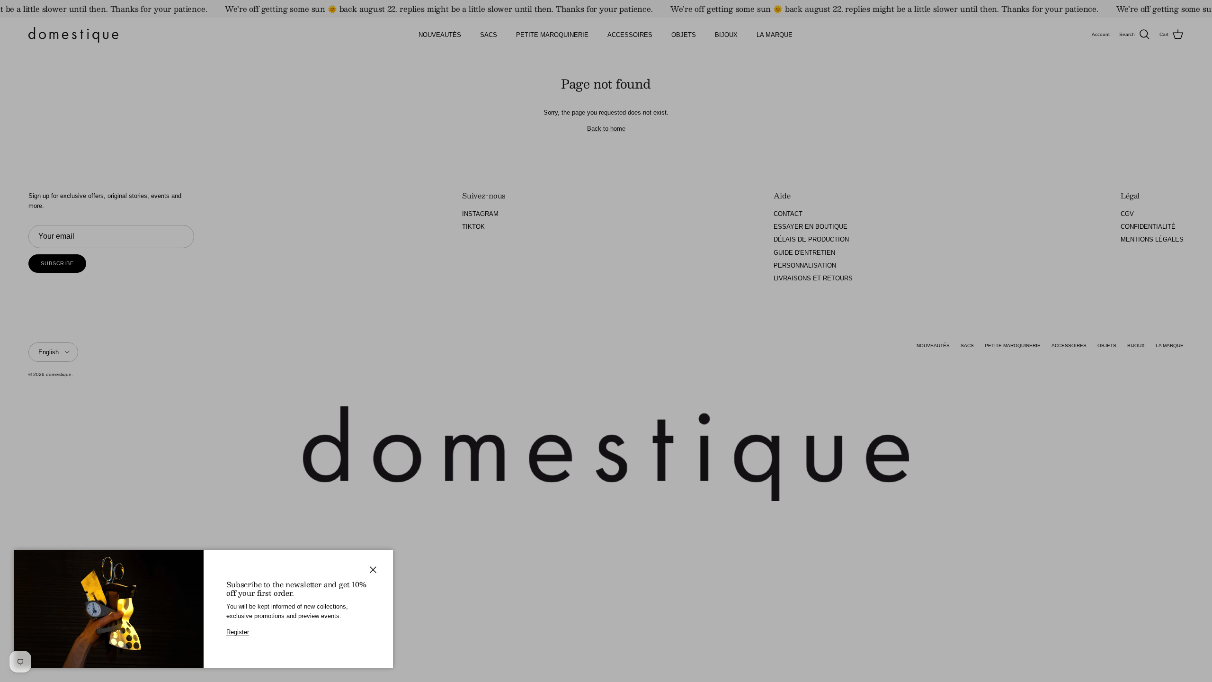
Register (237, 632)
